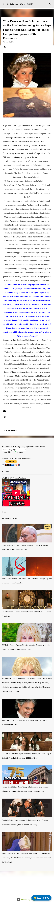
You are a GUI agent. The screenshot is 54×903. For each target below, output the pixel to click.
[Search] (50, 4)
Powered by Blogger (28, 899)
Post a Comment (10, 430)
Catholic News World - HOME (20, 4)
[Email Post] (4, 412)
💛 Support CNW (41, 898)
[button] (4, 47)
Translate (20, 452)
